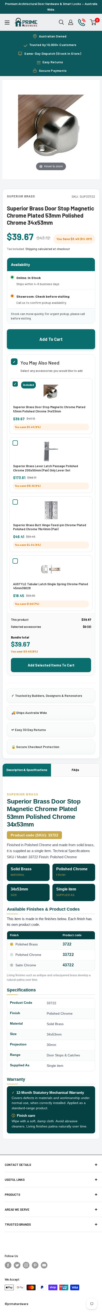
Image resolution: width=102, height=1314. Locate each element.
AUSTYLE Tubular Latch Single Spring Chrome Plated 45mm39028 (50, 586)
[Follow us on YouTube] (44, 1264)
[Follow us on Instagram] (26, 1264)
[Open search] (61, 22)
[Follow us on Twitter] (17, 1264)
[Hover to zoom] (51, 128)
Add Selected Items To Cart (51, 665)
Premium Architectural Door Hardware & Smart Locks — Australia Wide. (51, 6)
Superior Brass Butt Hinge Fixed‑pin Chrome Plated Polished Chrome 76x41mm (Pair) (49, 527)
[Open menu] (7, 22)
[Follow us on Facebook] (8, 1264)
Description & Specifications (26, 770)
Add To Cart (51, 339)
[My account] (70, 22)
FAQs (75, 770)
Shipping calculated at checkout (47, 249)
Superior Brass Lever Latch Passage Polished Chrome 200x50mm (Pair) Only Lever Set (45, 468)
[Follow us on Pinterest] (35, 1264)
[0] (93, 22)
